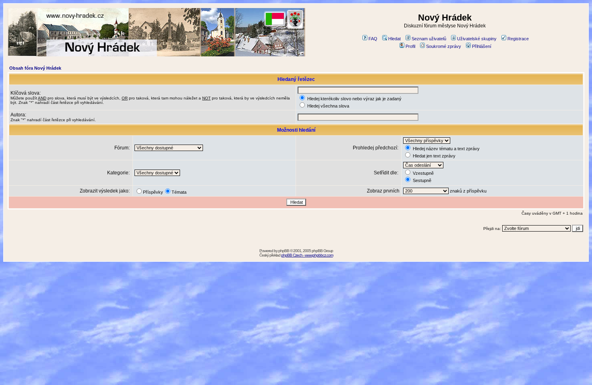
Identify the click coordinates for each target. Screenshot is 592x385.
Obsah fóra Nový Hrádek (35, 68)
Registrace (518, 38)
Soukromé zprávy (443, 46)
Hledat (394, 38)
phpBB (283, 250)
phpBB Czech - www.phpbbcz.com (307, 255)
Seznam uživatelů (429, 38)
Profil (410, 46)
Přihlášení (481, 46)
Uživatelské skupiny (477, 38)
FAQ (372, 38)
